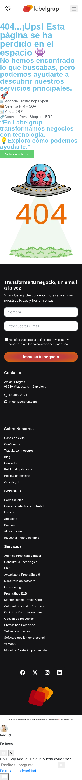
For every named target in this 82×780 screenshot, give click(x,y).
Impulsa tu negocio (41, 356)
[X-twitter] (35, 672)
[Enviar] (61, 765)
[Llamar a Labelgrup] (8, 8)
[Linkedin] (59, 672)
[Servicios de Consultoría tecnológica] (41, 8)
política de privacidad (51, 339)
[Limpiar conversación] (3, 753)
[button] (74, 8)
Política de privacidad (18, 770)
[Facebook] (22, 672)
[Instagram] (47, 672)
